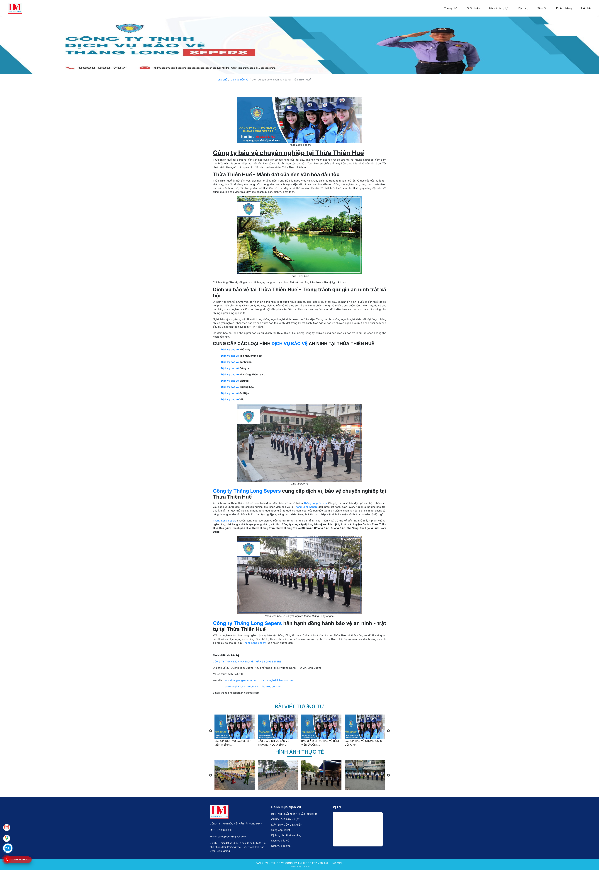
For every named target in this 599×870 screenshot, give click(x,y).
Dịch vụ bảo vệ (239, 79)
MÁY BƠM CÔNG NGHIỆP (286, 824)
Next (388, 730)
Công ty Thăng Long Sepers (247, 491)
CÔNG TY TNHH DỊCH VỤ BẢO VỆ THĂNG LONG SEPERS (247, 661)
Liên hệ (586, 8)
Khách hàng (564, 8)
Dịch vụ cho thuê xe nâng (286, 835)
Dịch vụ (523, 8)
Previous (210, 730)
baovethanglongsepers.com (240, 680)
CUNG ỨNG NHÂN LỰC (285, 819)
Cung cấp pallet (280, 829)
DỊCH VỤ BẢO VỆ (290, 343)
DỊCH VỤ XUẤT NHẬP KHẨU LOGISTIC (294, 814)
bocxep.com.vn (271, 686)
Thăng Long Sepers (315, 503)
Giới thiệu (473, 8)
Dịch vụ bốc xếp (281, 845)
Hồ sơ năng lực (499, 8)
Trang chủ (450, 8)
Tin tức (542, 8)
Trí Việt (306, 866)
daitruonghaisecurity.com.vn (241, 686)
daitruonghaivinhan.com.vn (277, 680)
